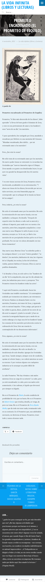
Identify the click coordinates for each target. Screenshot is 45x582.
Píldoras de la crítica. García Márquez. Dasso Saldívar (14, 494)
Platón (21, 395)
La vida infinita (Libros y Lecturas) (18, 5)
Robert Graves (9, 402)
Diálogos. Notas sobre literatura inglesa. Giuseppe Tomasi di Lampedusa (31, 495)
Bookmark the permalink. (11, 445)
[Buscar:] (15, 12)
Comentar (35, 478)
